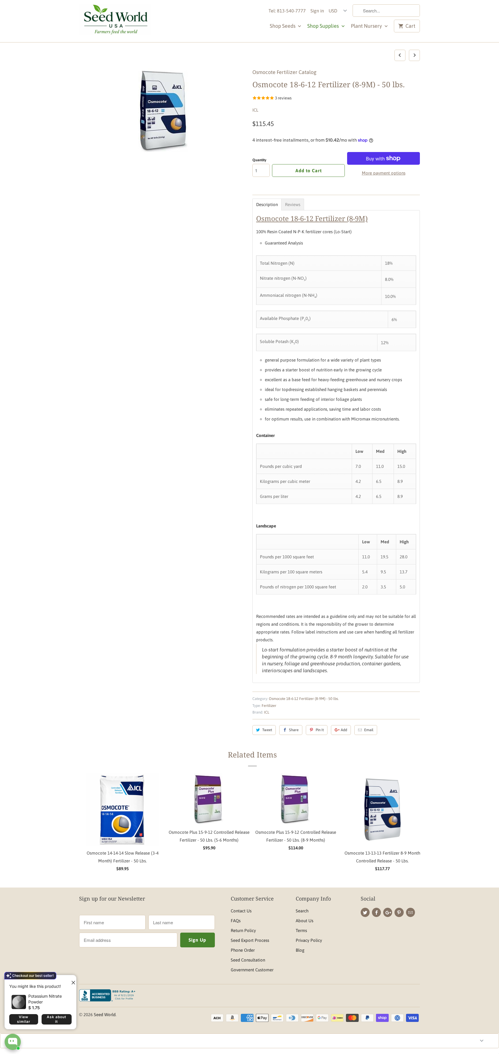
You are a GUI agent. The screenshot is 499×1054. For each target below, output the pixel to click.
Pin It (320, 730)
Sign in (317, 10)
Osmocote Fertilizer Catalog (284, 72)
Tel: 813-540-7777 (287, 10)
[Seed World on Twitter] (365, 912)
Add (344, 730)
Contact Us (241, 910)
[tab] (267, 204)
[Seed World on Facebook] (376, 912)
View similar (23, 1019)
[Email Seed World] (410, 912)
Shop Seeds (283, 26)
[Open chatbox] (13, 1042)
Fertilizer (269, 705)
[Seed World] (115, 21)
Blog (300, 950)
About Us (304, 920)
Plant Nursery (367, 26)
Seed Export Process (250, 940)
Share (294, 730)
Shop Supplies (323, 26)
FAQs (236, 920)
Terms (301, 930)
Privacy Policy (309, 940)
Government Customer (252, 969)
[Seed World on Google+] (387, 912)
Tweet (267, 730)
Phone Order (243, 950)
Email (368, 730)
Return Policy (243, 930)
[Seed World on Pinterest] (398, 912)
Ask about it (56, 1019)
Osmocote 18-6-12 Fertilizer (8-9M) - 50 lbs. (304, 699)
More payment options (383, 173)
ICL (255, 110)
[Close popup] (71, 980)
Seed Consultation (248, 959)
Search (302, 910)
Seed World (105, 1014)
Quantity (259, 160)
